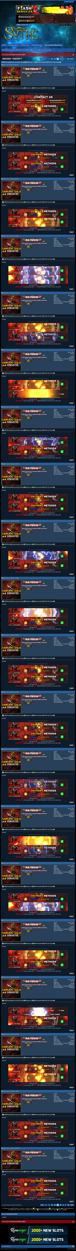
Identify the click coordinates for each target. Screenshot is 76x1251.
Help (64, 1246)
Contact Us (59, 1246)
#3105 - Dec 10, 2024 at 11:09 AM (11, 293)
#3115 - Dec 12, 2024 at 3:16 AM (11, 863)
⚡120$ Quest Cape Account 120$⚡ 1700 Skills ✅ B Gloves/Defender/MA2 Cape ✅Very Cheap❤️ (37, 1209)
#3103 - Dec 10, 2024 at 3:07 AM (11, 179)
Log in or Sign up (69, 1)
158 (63, 59)
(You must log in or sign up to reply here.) (12, 1205)
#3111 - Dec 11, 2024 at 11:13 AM (11, 635)
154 (52, 59)
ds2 (15, 50)
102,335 (72, 68)
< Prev (42, 59)
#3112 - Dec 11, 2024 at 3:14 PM (11, 692)
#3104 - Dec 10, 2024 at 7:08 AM (11, 236)
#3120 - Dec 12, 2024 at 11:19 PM (11, 1148)
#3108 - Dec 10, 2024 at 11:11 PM (11, 464)
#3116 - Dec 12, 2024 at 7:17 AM (11, 920)
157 (60, 59)
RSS (73, 1246)
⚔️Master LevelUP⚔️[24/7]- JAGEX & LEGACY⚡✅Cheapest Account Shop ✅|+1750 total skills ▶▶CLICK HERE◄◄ (38, 1208)
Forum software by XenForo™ (14, 1249)
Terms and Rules (71, 1249)
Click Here (71, 72)
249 (68, 59)
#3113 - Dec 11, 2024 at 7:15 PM (11, 749)
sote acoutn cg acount (45, 50)
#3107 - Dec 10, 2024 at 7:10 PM (11, 407)
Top (70, 1246)
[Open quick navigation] (74, 45)
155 (55, 59)
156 (58, 59)
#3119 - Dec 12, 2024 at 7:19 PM (11, 1091)
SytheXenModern (6, 1246)
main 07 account (22, 50)
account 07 (9, 50)
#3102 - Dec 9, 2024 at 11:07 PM (11, 121)
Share (71, 118)
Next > (72, 59)
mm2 (29, 50)
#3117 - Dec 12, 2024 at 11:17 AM (11, 977)
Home (67, 1246)
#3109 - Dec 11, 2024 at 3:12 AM (11, 521)
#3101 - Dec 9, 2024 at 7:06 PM (10, 64)
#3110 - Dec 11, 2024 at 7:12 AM (10, 578)
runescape (35, 50)
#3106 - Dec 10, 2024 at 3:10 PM (11, 350)
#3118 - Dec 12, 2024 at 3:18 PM (11, 1034)
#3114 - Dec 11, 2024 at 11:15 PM (11, 806)
